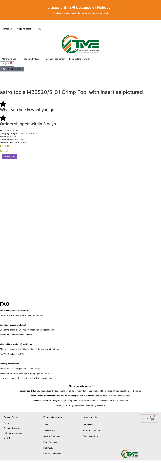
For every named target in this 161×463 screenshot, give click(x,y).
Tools (45, 425)
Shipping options (24, 29)
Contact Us (7, 29)
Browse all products (52, 454)
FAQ (39, 29)
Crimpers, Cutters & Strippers (24, 133)
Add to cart (9, 156)
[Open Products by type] (41, 58)
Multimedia (48, 448)
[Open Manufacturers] (18, 58)
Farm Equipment (50, 442)
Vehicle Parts (49, 430)
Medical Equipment (52, 436)
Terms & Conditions (91, 430)
